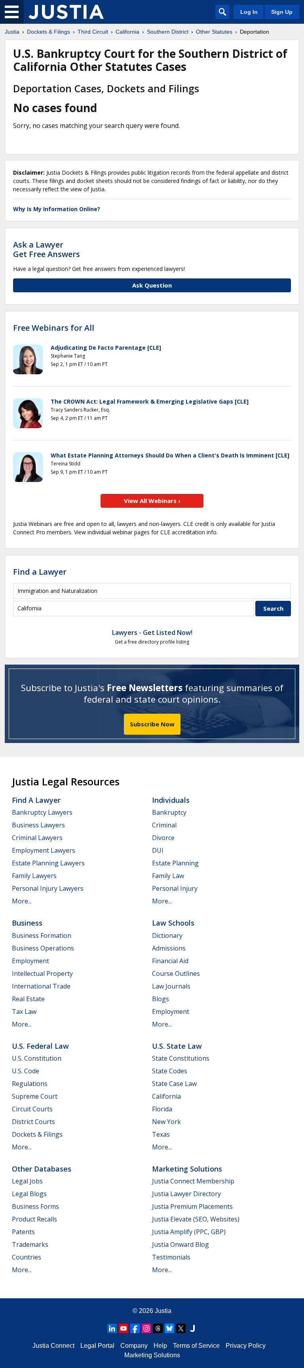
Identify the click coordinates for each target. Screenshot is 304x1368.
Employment (30, 960)
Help (160, 1345)
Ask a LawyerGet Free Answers (46, 249)
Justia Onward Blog (180, 1244)
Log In (249, 12)
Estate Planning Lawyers (48, 863)
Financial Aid (170, 960)
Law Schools (173, 923)
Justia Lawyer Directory (186, 1193)
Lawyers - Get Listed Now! (152, 632)
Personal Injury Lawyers (48, 888)
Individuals (171, 800)
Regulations (30, 1083)
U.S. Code (25, 1071)
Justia (163, 1310)
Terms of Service (196, 1345)
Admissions (169, 948)
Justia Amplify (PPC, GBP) (189, 1231)
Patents (23, 1231)
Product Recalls (34, 1219)
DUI (157, 850)
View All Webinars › (152, 501)
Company (134, 1345)
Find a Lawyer (39, 571)
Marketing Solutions (187, 1169)
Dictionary (167, 935)
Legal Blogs (29, 1193)
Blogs (160, 999)
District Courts (33, 1121)
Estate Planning (175, 863)
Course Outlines (176, 973)
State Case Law (174, 1083)
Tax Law (24, 1011)
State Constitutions (180, 1058)
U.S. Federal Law (40, 1046)
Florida (162, 1109)
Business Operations (43, 948)
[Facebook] (135, 1328)
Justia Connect (53, 1345)
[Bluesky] (169, 1328)
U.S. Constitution (36, 1058)
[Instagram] (146, 1328)
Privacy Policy (246, 1345)
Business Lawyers (38, 825)
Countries (26, 1257)
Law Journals (171, 986)
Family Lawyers (34, 875)
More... (22, 901)
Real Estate (28, 999)
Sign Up (282, 12)
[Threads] (158, 1328)
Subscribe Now (152, 724)
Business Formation (41, 935)
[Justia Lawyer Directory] (192, 1328)
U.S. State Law (177, 1046)
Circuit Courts (32, 1109)
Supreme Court (34, 1096)
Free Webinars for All (53, 328)
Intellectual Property (42, 973)
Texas (161, 1134)
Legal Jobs (27, 1181)
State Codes (169, 1071)
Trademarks (30, 1244)
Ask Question (152, 285)
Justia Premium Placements (192, 1206)
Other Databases (41, 1169)
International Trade (41, 986)
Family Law (168, 875)
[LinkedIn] (112, 1328)
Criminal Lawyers (37, 837)
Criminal (164, 825)
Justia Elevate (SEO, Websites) (195, 1219)
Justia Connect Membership (193, 1181)
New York (166, 1121)
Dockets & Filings (37, 1134)
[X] (181, 1328)
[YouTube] (123, 1328)
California (166, 1096)
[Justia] (66, 12)
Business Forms (35, 1206)
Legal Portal (97, 1345)
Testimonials (171, 1257)
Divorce (163, 837)
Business (27, 923)
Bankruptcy (169, 812)
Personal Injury (175, 888)
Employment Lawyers (43, 850)
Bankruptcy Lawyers (42, 812)
